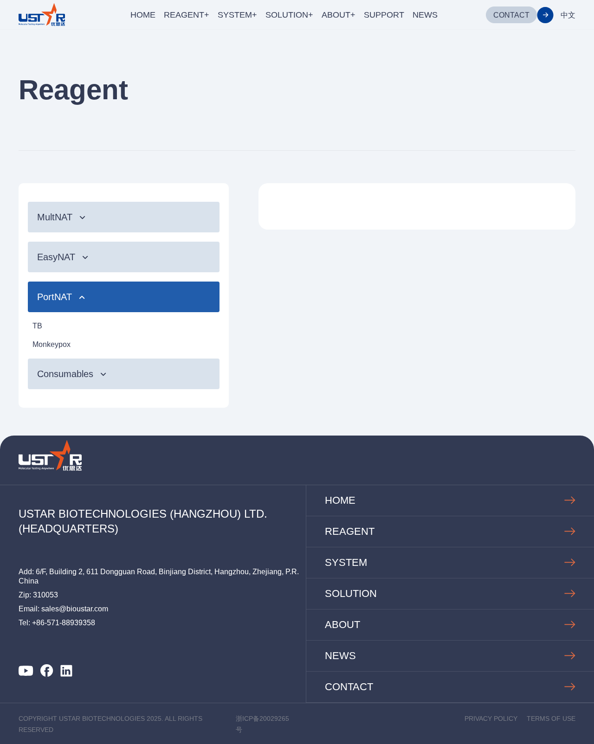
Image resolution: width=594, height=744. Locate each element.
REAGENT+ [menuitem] (186, 14)
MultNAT (54, 217)
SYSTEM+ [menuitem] (237, 14)
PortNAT (54, 297)
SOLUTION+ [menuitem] (289, 14)
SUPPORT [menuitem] (384, 14)
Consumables (65, 374)
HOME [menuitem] (142, 14)
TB (37, 326)
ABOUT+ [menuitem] (338, 14)
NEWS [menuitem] (425, 14)
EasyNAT (56, 257)
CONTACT (511, 15)
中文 (568, 15)
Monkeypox (51, 344)
